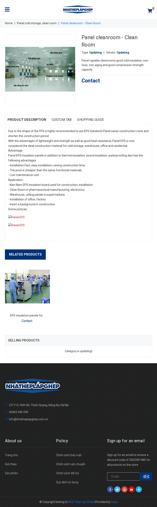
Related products (25, 254)
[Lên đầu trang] (149, 495)
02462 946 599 (18, 412)
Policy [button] (62, 440)
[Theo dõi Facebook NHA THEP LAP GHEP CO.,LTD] (110, 489)
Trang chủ (11, 455)
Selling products (24, 340)
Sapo (114, 502)
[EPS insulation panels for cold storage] (27, 286)
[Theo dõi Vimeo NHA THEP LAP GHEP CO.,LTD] (139, 489)
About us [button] (13, 440)
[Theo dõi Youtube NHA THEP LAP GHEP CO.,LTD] (132, 489)
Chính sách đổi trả (67, 473)
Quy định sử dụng (67, 482)
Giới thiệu (11, 464)
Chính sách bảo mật (69, 455)
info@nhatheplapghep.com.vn (28, 419)
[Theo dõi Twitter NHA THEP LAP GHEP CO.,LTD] (117, 489)
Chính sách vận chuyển (70, 464)
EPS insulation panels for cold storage (35, 315)
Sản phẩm (11, 473)
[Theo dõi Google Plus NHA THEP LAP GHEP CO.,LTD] (124, 489)
